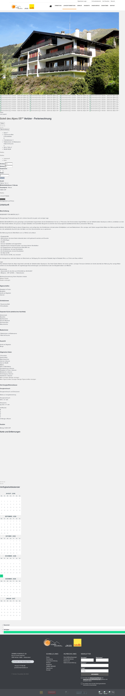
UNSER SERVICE (96, 5)
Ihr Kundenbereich (96, 1)
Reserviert (7, 625)
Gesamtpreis (3, 187)
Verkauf (79, 5)
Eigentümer (104, 5)
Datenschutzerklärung (70, 662)
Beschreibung (5, 129)
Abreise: (2, 166)
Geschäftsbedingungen (70, 657)
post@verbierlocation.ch (21, 667)
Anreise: (2, 164)
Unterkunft (7, 158)
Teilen (2, 123)
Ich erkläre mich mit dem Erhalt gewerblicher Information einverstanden (94, 684)
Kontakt (112, 5)
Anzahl (2, 181)
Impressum (67, 661)
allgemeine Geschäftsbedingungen (92, 679)
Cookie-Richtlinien (69, 659)
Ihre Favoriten (105, 1)
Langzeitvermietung (69, 5)
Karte (5, 160)
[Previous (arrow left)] (0, 127)
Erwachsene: (3, 168)
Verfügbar (7, 629)
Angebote (87, 5)
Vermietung (58, 5)
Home (48, 657)
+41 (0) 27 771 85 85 (19, 666)
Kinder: (2, 173)
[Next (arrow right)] (2, 127)
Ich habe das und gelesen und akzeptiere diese (95, 679)
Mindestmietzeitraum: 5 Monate (9, 185)
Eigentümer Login (82, 1)
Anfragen (2, 199)
